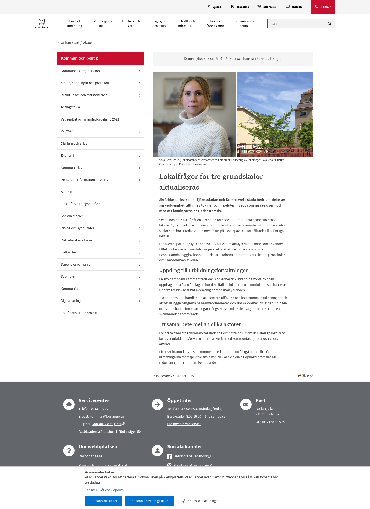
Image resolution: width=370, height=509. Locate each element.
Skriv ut (307, 375)
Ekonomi (67, 155)
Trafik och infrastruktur (187, 23)
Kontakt (326, 7)
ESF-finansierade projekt (79, 313)
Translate (243, 7)
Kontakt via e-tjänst (108, 424)
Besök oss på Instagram (193, 465)
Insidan (297, 7)
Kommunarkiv (71, 167)
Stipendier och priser (76, 264)
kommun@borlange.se (107, 416)
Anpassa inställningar (203, 501)
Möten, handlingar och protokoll (85, 83)
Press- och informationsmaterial (85, 179)
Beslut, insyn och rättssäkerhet (84, 95)
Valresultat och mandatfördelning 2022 (90, 119)
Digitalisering (71, 300)
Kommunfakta (72, 288)
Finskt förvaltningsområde (80, 204)
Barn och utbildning (74, 23)
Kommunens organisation (80, 71)
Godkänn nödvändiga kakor (150, 501)
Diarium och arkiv (74, 143)
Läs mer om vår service (184, 424)
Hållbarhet (69, 252)
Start (75, 42)
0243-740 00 (99, 408)
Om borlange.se (90, 456)
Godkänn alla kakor (104, 501)
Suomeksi (269, 7)
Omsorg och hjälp (103, 23)
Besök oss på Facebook (192, 456)
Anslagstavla (70, 107)
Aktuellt (89, 42)
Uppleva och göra (131, 23)
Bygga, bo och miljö (159, 23)
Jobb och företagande (216, 23)
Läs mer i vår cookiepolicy (104, 490)
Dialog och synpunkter (77, 228)
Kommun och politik (244, 23)
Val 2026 (67, 131)
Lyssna (217, 7)
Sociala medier (72, 216)
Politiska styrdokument (78, 240)
